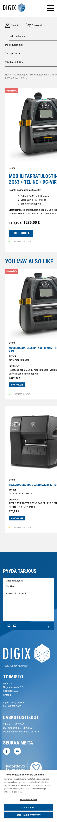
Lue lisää (18, 792)
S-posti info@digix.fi (13, 702)
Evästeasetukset (28, 800)
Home (8, 74)
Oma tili (15, 25)
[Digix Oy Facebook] (6, 752)
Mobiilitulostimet (39, 74)
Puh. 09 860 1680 (12, 706)
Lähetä (11, 626)
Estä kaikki (28, 807)
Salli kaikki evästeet (28, 815)
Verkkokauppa (20, 74)
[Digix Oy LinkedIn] (17, 752)
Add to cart (17, 384)
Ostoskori (37, 25)
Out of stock (21, 233)
